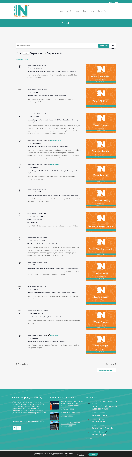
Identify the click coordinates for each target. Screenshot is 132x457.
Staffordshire (35, 406)
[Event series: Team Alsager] (105, 432)
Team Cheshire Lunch (36, 240)
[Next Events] (20, 53)
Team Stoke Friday (34, 192)
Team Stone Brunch (35, 314)
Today (25, 53)
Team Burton (32, 167)
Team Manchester (34, 68)
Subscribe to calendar (105, 370)
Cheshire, (15, 408)
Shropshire (32, 408)
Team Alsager (33, 338)
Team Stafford (33, 92)
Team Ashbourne (34, 143)
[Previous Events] (17, 53)
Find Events (104, 45)
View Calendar (91, 439)
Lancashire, (23, 408)
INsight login (114, 2)
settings (81, 455)
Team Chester (33, 117)
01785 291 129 (20, 422)
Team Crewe (32, 289)
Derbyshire (16, 410)
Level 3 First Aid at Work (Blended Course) (104, 407)
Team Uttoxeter (33, 265)
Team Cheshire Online (36, 216)
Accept (93, 454)
